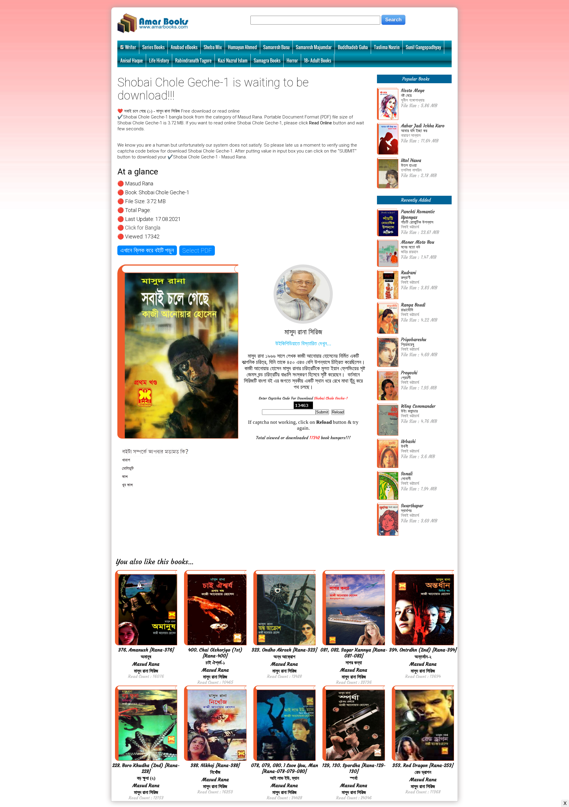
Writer (130, 47)
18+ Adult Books (317, 60)
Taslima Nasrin (386, 47)
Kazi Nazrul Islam (232, 60)
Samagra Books (267, 60)
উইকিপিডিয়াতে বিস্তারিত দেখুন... (303, 343)
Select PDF (197, 250)
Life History (159, 60)
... (191, 561)
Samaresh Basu (276, 47)
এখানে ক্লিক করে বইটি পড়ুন (147, 250)
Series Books (153, 47)
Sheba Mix (213, 47)
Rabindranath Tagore (193, 60)
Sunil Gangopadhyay (423, 47)
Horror (292, 60)
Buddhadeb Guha (353, 47)
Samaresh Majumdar (314, 47)
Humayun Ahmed (242, 47)
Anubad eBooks (184, 47)
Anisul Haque (131, 60)
